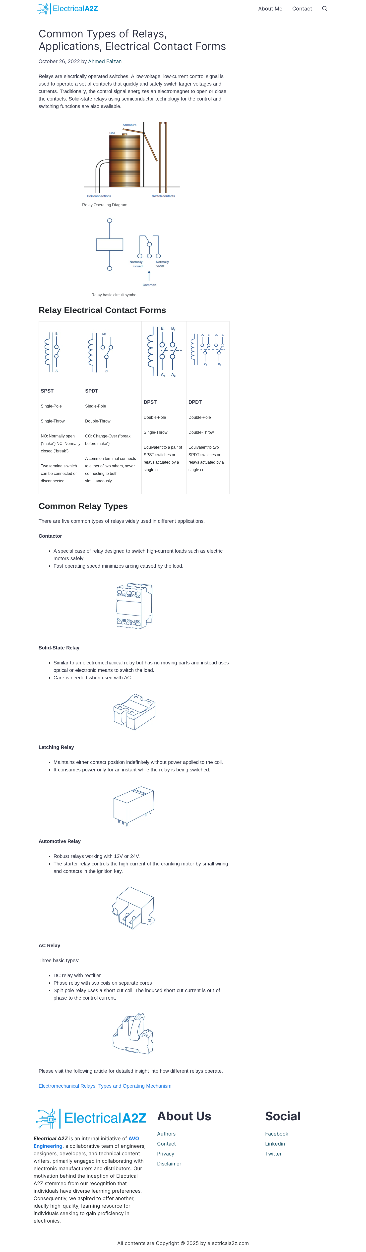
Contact (302, 8)
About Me (270, 8)
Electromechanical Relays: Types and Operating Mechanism (105, 1086)
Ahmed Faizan (105, 61)
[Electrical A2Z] (68, 8)
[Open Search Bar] (324, 8)
